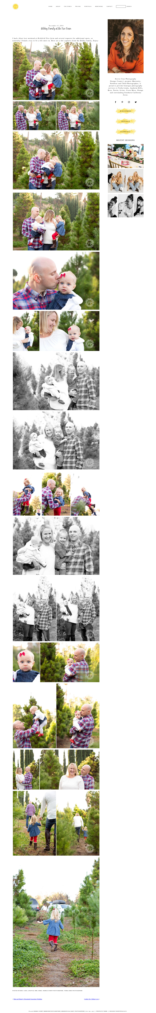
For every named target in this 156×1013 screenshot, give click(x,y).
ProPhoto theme (101, 1011)
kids (25, 990)
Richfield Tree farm (46, 38)
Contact (109, 6)
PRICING (78, 6)
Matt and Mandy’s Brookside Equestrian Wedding (28, 999)
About (58, 6)
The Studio (68, 6)
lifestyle (31, 990)
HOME (50, 6)
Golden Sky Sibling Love (91, 999)
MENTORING (99, 6)
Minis (40, 990)
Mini (36, 990)
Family (21, 990)
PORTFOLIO (88, 6)
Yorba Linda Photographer (73, 990)
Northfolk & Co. (121, 1011)
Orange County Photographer (53, 990)
